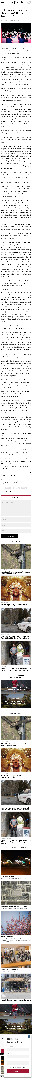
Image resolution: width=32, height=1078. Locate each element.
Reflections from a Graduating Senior (14, 906)
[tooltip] (6, 488)
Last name (10, 1053)
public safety (18, 675)
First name (10, 1046)
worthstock (15, 678)
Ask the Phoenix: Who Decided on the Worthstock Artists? (14, 605)
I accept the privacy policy (17, 1067)
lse (9, 675)
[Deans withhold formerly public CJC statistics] (16, 701)
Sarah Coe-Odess (14, 20)
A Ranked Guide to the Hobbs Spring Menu (16, 1000)
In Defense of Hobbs (8, 876)
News (12, 7)
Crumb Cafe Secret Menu (9, 970)
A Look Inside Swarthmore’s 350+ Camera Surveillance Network (15, 572)
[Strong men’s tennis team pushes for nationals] (16, 687)
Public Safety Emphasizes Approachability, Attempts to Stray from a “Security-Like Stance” (16, 670)
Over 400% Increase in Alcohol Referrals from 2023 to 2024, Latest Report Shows (15, 637)
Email (8, 1060)
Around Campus (5, 7)
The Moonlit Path (7, 937)
